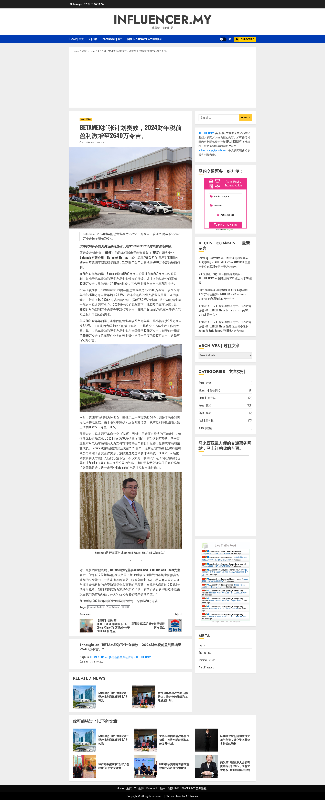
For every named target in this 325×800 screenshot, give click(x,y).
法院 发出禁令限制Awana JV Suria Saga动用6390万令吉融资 (223, 328)
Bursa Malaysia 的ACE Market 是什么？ (222, 296)
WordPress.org (206, 667)
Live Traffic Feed (225, 545)
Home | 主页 (76, 39)
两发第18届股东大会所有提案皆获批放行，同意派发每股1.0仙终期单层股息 (235, 766)
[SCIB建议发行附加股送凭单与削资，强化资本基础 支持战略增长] (206, 740)
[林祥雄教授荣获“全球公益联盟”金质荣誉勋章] (84, 766)
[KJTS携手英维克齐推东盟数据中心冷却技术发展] (145, 766)
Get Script (215, 622)
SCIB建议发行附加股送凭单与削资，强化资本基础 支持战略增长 (235, 739)
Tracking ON (235, 622)
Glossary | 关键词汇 (209, 390)
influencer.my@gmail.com (212, 150)
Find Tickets (227, 224)
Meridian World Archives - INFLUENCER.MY (227, 593)
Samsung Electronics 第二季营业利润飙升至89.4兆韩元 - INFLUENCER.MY (223, 260)
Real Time (224, 622)
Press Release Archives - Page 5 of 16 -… (224, 586)
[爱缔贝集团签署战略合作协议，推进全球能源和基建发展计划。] (143, 696)
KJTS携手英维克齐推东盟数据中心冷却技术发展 (174, 766)
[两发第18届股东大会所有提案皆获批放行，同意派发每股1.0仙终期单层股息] (206, 766)
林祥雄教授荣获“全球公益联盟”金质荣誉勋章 (113, 766)
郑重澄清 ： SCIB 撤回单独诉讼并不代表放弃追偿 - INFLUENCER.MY (225, 324)
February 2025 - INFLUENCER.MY (223, 609)
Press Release (113, 607)
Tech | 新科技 (206, 420)
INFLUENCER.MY (163, 19)
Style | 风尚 (205, 413)
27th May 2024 (88, 142)
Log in (202, 645)
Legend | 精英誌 (207, 398)
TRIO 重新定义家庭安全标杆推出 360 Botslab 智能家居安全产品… (225, 572)
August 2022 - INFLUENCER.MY (216, 553)
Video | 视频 (205, 428)
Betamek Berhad (96, 607)
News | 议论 (86, 119)
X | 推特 (93, 39)
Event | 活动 (205, 383)
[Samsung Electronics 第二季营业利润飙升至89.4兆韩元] (84, 696)
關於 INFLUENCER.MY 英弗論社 (144, 39)
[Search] (230, 39)
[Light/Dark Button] (223, 39)
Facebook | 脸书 (112, 39)
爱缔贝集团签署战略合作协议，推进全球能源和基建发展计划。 (173, 696)
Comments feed (207, 660)
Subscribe (247, 39)
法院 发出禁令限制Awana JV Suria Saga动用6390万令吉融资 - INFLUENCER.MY (223, 292)
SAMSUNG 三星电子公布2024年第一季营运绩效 (224, 264)
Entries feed (205, 653)
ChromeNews (173, 796)
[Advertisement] (162, 79)
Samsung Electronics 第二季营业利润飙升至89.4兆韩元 (113, 696)
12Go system (228, 230)
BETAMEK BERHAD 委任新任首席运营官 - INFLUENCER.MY (120, 657)
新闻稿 (125, 607)
